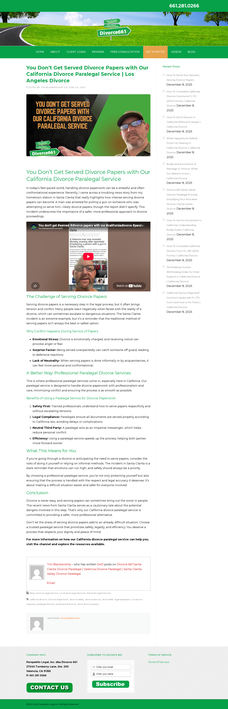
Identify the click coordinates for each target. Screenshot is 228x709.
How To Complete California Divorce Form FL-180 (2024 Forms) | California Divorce (183, 251)
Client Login (76, 51)
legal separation (122, 599)
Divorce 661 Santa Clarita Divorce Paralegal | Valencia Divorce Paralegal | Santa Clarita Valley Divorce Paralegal (94, 569)
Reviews (98, 51)
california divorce (38, 599)
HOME (40, 51)
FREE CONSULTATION (125, 51)
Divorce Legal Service (47, 593)
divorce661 (107, 599)
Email (51, 583)
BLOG (191, 51)
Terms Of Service (158, 662)
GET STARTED (155, 51)
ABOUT (55, 51)
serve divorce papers (88, 604)
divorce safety (77, 599)
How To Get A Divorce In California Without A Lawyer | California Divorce (184, 122)
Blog (32, 593)
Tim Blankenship (52, 87)
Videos (176, 51)
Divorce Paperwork (58, 599)
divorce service (93, 599)
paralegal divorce (45, 604)
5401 (100, 564)
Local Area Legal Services (72, 593)
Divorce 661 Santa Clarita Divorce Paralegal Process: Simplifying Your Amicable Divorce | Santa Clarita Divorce (182, 199)
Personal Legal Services (99, 593)
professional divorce (66, 604)
